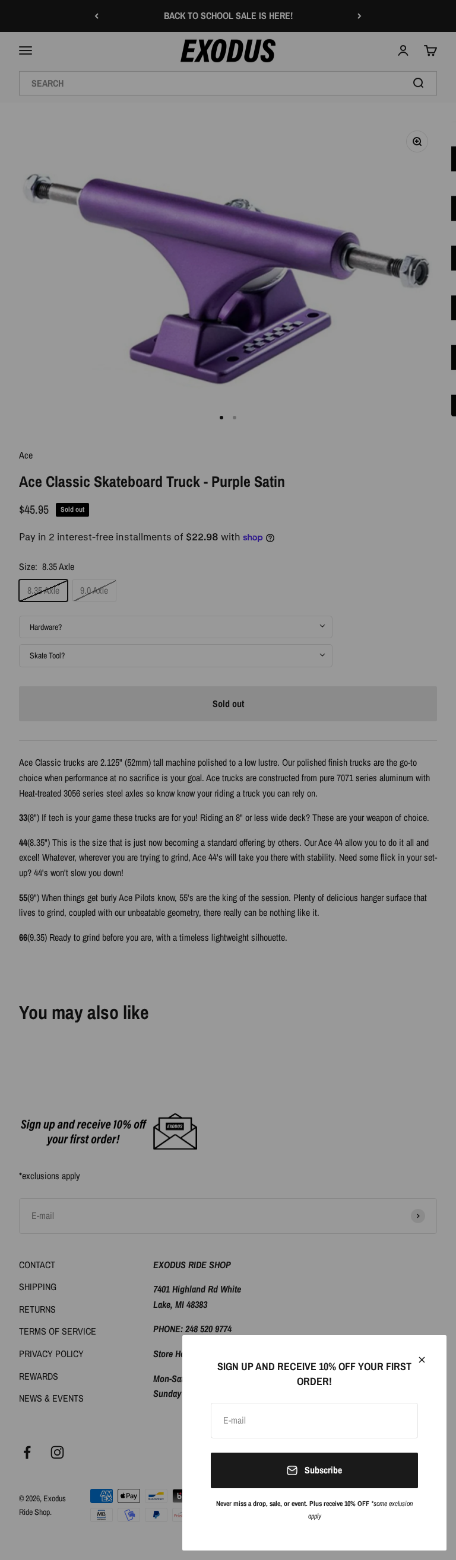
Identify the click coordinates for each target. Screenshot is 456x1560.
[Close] (422, 1359)
